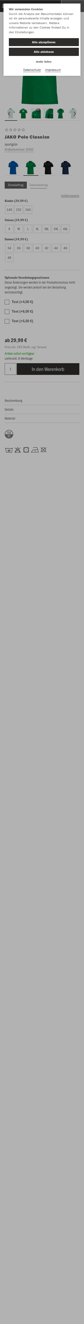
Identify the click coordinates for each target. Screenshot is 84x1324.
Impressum (53, 70)
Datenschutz (32, 70)
